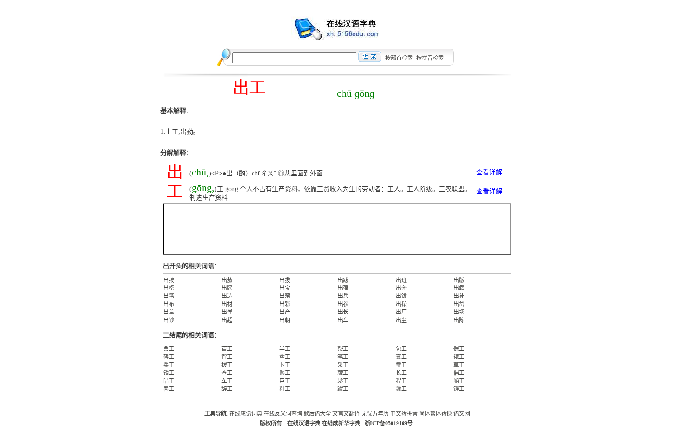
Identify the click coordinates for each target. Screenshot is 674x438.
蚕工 (401, 365)
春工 (168, 389)
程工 (401, 381)
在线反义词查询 (283, 414)
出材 (226, 304)
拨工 (226, 365)
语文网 (461, 414)
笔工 (342, 357)
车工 (226, 381)
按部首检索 (399, 58)
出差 (168, 312)
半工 (284, 349)
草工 (458, 365)
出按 (168, 280)
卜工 (284, 365)
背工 (226, 357)
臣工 (284, 381)
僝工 (284, 373)
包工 (401, 349)
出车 (342, 320)
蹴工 (342, 389)
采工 (342, 365)
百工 (226, 349)
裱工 (458, 357)
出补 (458, 296)
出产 (284, 312)
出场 (458, 312)
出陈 (458, 320)
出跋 (342, 280)
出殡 (284, 296)
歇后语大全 (317, 414)
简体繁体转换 (435, 414)
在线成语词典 (245, 414)
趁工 (342, 381)
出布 (168, 304)
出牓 (226, 288)
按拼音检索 (430, 58)
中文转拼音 (404, 414)
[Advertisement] (337, 229)
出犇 (458, 288)
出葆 (342, 288)
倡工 (458, 373)
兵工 (168, 365)
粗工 (284, 389)
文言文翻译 (346, 414)
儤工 (458, 349)
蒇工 (342, 373)
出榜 (168, 288)
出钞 (168, 320)
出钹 (401, 296)
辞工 (226, 389)
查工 (226, 373)
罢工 (168, 349)
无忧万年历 (375, 414)
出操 (401, 304)
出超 (226, 320)
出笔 (168, 296)
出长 (342, 312)
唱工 (168, 381)
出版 (458, 280)
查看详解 (489, 172)
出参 (342, 304)
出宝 (284, 288)
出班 (401, 280)
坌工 (284, 357)
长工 (401, 373)
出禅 (226, 312)
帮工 (342, 349)
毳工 (401, 389)
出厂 (401, 312)
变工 (401, 357)
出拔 (284, 280)
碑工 (168, 357)
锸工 (168, 373)
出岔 (458, 304)
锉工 (458, 389)
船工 (458, 381)
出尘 (401, 320)
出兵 (342, 296)
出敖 (226, 280)
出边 (226, 296)
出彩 (284, 304)
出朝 (284, 320)
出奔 (401, 288)
